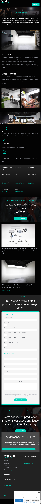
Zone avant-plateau (27, 466)
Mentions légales (7, 492)
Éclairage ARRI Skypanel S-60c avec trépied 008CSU (15, 332)
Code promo (6, 347)
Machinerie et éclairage (28, 463)
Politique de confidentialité (31, 502)
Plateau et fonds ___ (6, 290)
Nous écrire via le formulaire (9, 471)
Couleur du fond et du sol (9, 327)
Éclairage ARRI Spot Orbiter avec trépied (12, 342)
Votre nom (6, 356)
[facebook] (5, 474)
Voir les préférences (35, 500)
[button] (39, 492)
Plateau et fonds (27, 460)
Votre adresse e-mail (8, 372)
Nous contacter (7, 488)
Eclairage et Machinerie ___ (8, 256)
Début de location (8, 317)
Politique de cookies (22, 502)
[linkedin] (9, 474)
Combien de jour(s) (8, 322)
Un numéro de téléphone (9, 377)
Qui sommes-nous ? (8, 485)
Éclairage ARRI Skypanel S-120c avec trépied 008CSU (15, 337)
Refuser (27, 500)
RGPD (26, 502)
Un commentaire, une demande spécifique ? (13, 382)
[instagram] (7, 474)
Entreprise (6, 366)
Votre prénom (7, 362)
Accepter (19, 500)
